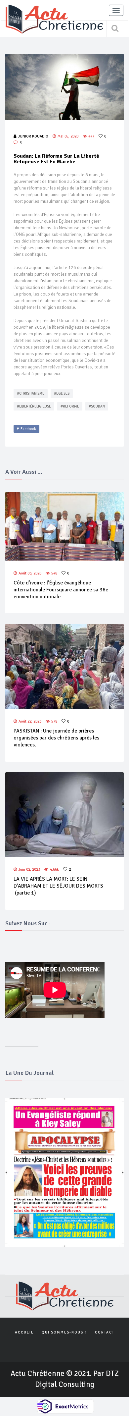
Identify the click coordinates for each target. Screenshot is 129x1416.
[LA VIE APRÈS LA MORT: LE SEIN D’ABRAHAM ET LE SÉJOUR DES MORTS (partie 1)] (64, 814)
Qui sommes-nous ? (64, 1332)
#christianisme (30, 393)
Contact (104, 1332)
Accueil (24, 1332)
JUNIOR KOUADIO (33, 136)
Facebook (28, 429)
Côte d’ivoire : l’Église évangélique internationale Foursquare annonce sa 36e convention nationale (61, 589)
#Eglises (61, 393)
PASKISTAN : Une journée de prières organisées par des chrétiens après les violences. (56, 738)
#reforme (70, 406)
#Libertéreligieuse (34, 406)
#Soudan (97, 406)
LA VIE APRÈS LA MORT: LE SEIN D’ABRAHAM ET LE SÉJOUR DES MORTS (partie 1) (58, 886)
